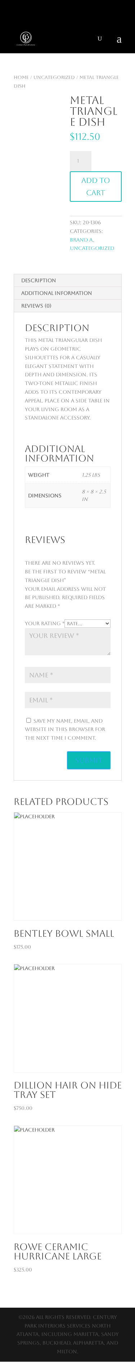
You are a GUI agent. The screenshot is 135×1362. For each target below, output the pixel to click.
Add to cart (95, 186)
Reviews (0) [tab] (36, 306)
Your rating (44, 623)
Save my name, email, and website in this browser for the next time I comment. (65, 729)
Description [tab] (38, 280)
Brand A (81, 240)
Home (21, 77)
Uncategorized (54, 77)
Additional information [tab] (56, 293)
